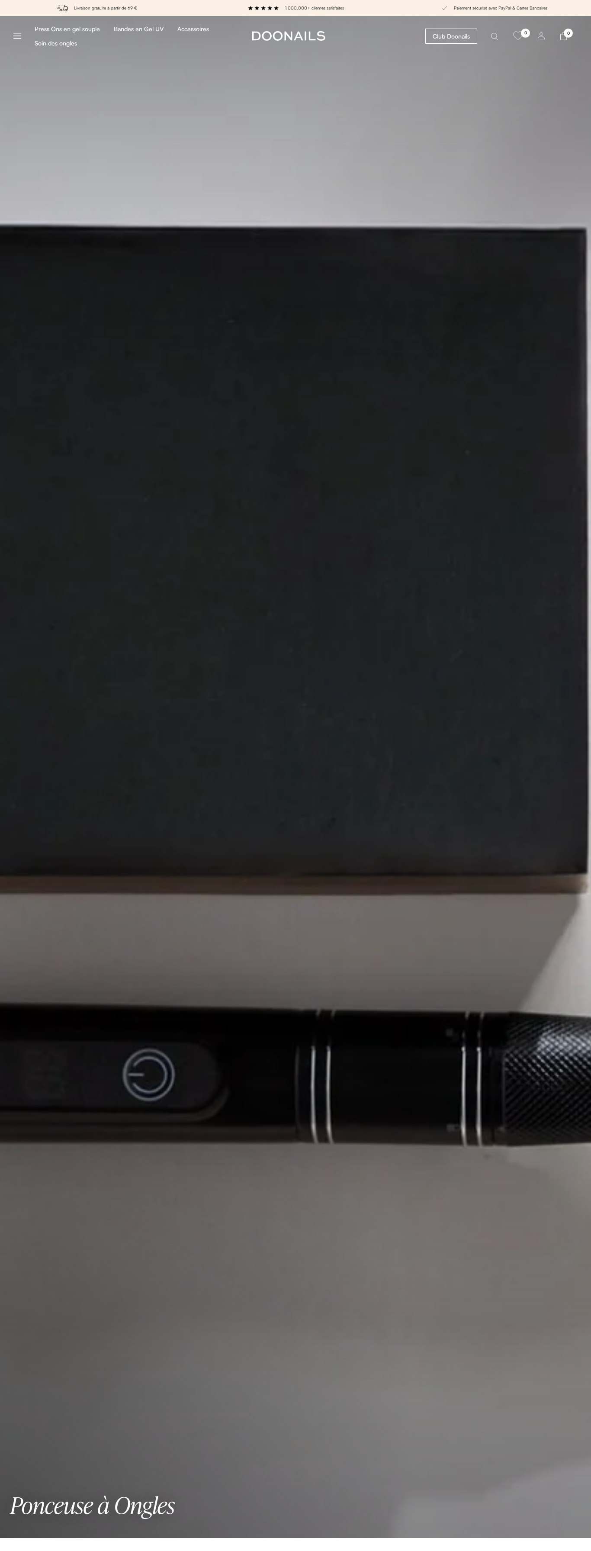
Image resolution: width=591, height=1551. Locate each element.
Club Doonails (451, 36)
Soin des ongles (56, 43)
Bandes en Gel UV (139, 28)
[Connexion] (541, 35)
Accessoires (193, 28)
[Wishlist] (518, 36)
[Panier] (563, 36)
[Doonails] (289, 35)
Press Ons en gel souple (67, 28)
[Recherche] (494, 35)
